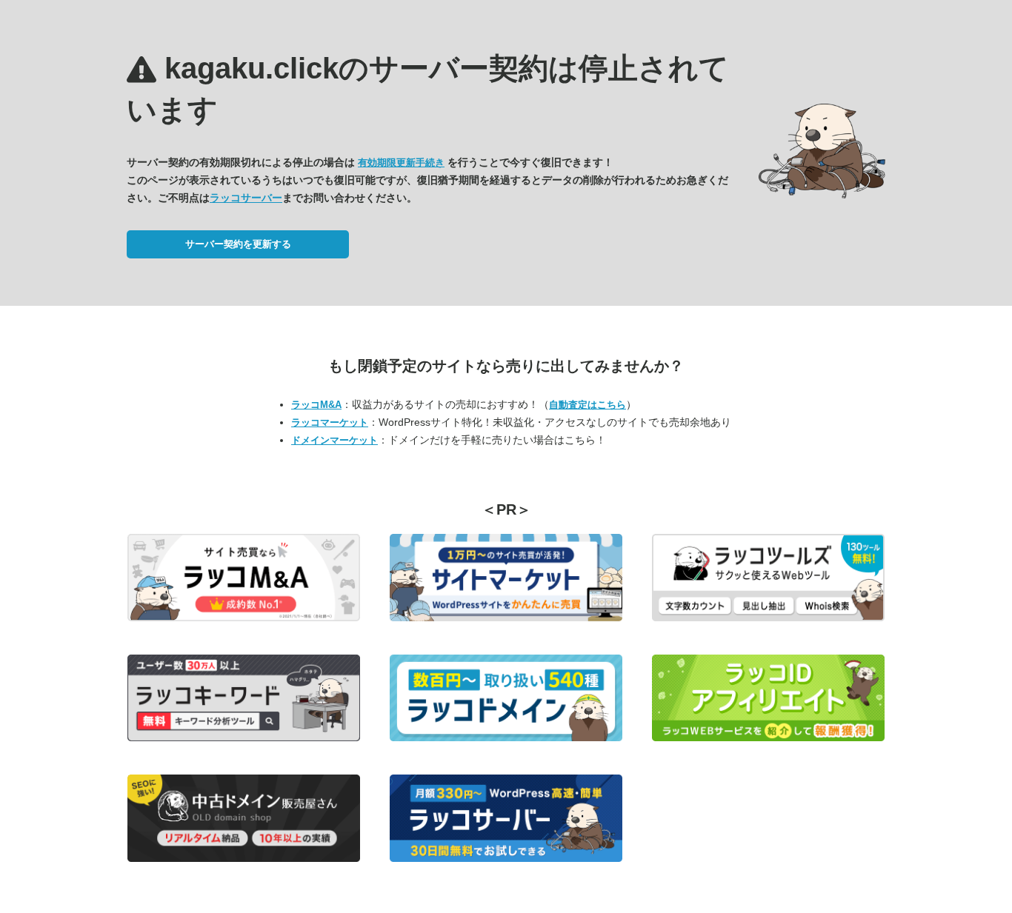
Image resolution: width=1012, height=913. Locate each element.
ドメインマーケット (334, 440)
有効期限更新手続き (401, 162)
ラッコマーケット (329, 422)
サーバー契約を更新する (238, 244)
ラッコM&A (316, 404)
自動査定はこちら (587, 404)
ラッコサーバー (246, 198)
